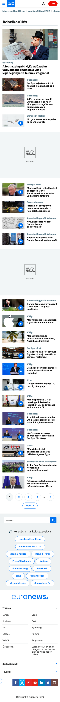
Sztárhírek (42, 568)
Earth (34, 621)
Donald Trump (42, 553)
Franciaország (20, 568)
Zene (18, 575)
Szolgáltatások (10, 664)
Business (6, 621)
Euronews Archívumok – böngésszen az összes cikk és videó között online (44, 650)
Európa (6, 614)
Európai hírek (34, 184)
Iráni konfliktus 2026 (39, 11)
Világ (29, 316)
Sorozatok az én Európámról (42, 461)
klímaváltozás (37, 575)
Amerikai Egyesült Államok (41, 218)
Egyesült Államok (21, 561)
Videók (5, 640)
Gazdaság (7, 62)
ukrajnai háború (18, 553)
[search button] (53, 520)
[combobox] (30, 520)
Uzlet (30, 380)
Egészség (37, 627)
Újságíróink (8, 646)
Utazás (6, 634)
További (6, 671)
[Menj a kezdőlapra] (11, 3)
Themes (6, 608)
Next (28, 505)
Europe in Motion (36, 115)
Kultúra (44, 561)
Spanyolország (35, 202)
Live (53, 3)
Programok (37, 640)
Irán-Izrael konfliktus (13, 11)
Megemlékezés (18, 583)
